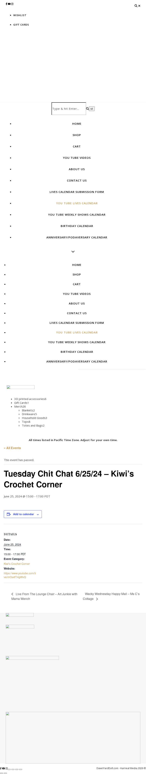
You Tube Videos (77, 158)
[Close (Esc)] (20, 769)
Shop (77, 135)
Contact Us (77, 180)
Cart (77, 146)
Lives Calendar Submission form (77, 192)
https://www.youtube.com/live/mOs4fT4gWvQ (20, 575)
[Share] (16, 769)
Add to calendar (23, 514)
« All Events (12, 448)
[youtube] (9, 3)
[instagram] (12, 3)
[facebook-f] (7, 3)
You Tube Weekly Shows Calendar (77, 214)
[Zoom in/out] (9, 769)
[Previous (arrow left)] (1, 773)
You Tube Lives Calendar (77, 203)
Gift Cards (21, 24)
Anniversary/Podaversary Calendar (76, 237)
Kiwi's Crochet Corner (17, 564)
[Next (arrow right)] (5, 773)
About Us (77, 169)
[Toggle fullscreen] (12, 769)
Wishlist (19, 15)
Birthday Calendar (77, 226)
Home (76, 123)
